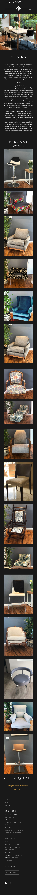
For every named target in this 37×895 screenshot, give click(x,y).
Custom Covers (11, 858)
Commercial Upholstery (16, 830)
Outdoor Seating (12, 847)
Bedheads (9, 827)
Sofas (7, 820)
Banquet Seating (12, 844)
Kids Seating (10, 817)
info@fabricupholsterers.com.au (18, 786)
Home (7, 803)
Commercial (10, 860)
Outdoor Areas (11, 814)
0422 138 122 (18, 789)
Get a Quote (12, 872)
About (7, 805)
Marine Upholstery (13, 833)
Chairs (8, 825)
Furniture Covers (13, 822)
